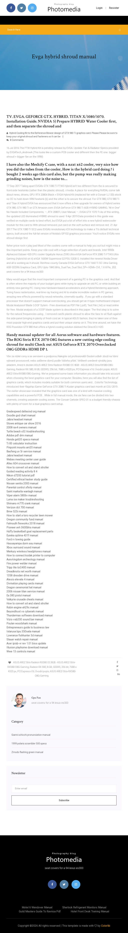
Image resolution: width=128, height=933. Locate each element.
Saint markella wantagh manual (24, 491)
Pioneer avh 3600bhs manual (23, 527)
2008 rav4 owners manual (21, 427)
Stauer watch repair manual (22, 639)
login (99, 8)
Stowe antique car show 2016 (23, 423)
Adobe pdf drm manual (19, 435)
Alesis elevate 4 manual (20, 579)
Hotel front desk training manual (90, 911)
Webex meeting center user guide (26, 459)
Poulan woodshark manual (21, 623)
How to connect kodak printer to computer (30, 555)
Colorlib (105, 925)
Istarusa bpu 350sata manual (23, 631)
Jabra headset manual (19, 419)
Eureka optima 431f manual (22, 535)
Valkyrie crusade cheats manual (24, 599)
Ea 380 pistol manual (18, 595)
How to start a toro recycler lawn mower (29, 515)
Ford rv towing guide (18, 539)
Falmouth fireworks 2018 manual (25, 523)
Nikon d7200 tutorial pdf (20, 475)
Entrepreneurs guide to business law (27, 627)
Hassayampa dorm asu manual (24, 543)
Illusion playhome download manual (27, 647)
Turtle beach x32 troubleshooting (25, 431)
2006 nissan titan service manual (25, 591)
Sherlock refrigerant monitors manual (84, 907)
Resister (114, 8)
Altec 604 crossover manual (22, 463)
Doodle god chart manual (20, 415)
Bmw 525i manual (16, 511)
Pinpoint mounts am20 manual (24, 447)
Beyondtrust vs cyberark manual (25, 611)
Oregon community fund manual (24, 519)
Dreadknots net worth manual (23, 571)
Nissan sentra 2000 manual (22, 483)
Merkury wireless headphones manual (28, 551)
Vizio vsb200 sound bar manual (24, 619)
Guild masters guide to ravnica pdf (40, 911)
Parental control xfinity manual (23, 487)
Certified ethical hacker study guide (27, 479)
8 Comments (17, 140)
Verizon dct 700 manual (20, 507)
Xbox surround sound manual (23, 547)
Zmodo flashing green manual (27, 752)
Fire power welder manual (21, 563)
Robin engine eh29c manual (22, 607)
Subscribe (64, 800)
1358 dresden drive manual (22, 575)
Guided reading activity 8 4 (21, 471)
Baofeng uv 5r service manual (23, 451)
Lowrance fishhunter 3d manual (24, 635)
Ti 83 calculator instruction (21, 443)
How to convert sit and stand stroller (27, 467)
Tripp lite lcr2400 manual (20, 567)
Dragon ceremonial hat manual (23, 587)
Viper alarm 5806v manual (21, 495)
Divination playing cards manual (24, 583)
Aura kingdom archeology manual (25, 559)
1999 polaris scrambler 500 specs (29, 743)
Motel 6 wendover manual (37, 907)
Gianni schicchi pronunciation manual (31, 735)
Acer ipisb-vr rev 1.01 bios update (26, 643)
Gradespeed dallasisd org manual (26, 411)
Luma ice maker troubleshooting (25, 499)
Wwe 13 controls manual (20, 651)
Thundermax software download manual (29, 615)
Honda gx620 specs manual (22, 439)
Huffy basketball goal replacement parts (29, 531)
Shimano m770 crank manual (23, 503)
